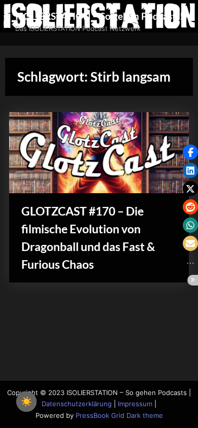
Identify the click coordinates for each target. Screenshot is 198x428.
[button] (190, 152)
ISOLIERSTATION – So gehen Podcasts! (99, 16)
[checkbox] (26, 401)
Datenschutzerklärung (77, 404)
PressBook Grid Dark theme (119, 415)
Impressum (135, 404)
